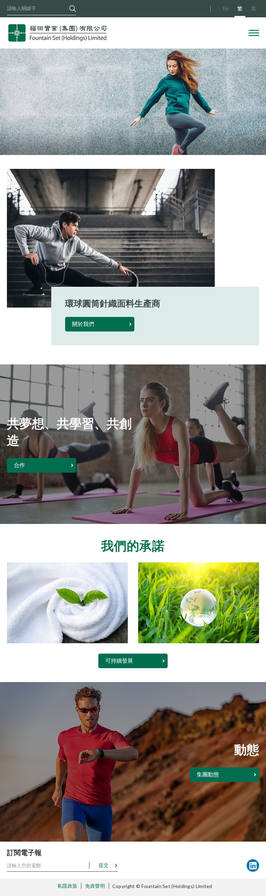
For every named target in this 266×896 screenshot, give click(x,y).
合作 (19, 465)
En (226, 8)
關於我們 (83, 323)
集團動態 (208, 774)
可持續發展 (119, 660)
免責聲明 (95, 886)
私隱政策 (67, 886)
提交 (103, 865)
